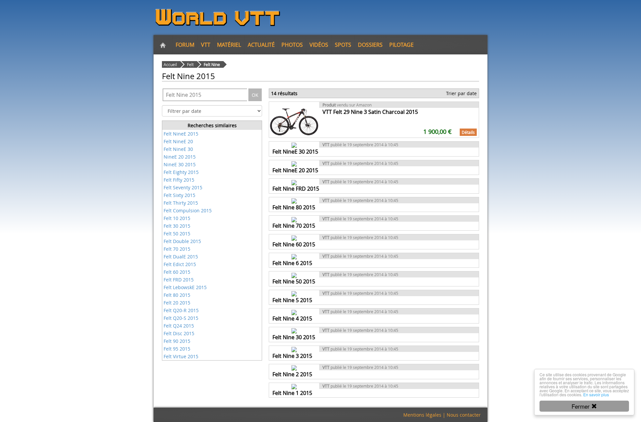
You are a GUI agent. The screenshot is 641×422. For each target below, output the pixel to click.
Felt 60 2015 (177, 272)
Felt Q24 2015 (179, 326)
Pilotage (401, 44)
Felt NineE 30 (178, 149)
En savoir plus (596, 394)
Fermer (581, 406)
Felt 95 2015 (177, 349)
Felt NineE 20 (178, 141)
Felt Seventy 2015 (183, 187)
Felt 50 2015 (177, 233)
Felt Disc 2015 (179, 333)
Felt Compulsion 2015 (188, 210)
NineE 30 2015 (180, 164)
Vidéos (318, 44)
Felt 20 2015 (177, 302)
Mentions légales (422, 415)
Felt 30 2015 (177, 226)
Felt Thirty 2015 (181, 203)
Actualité (261, 44)
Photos (292, 44)
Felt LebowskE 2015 (185, 287)
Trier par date (461, 93)
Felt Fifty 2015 (179, 180)
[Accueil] (163, 44)
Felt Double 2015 (182, 241)
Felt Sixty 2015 (179, 195)
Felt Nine (212, 64)
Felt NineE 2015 (181, 134)
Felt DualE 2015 (181, 256)
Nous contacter (464, 415)
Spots (343, 44)
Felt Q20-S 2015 (181, 318)
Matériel (229, 44)
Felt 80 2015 (177, 295)
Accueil (170, 64)
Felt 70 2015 (177, 249)
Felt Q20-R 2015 (181, 310)
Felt (190, 64)
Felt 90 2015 (177, 341)
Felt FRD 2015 (179, 279)
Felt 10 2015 (177, 218)
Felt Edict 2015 (180, 264)
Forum (185, 44)
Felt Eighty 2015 (181, 172)
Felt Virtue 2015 (181, 356)
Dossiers (370, 44)
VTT (205, 44)
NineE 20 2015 (180, 157)
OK (255, 95)
